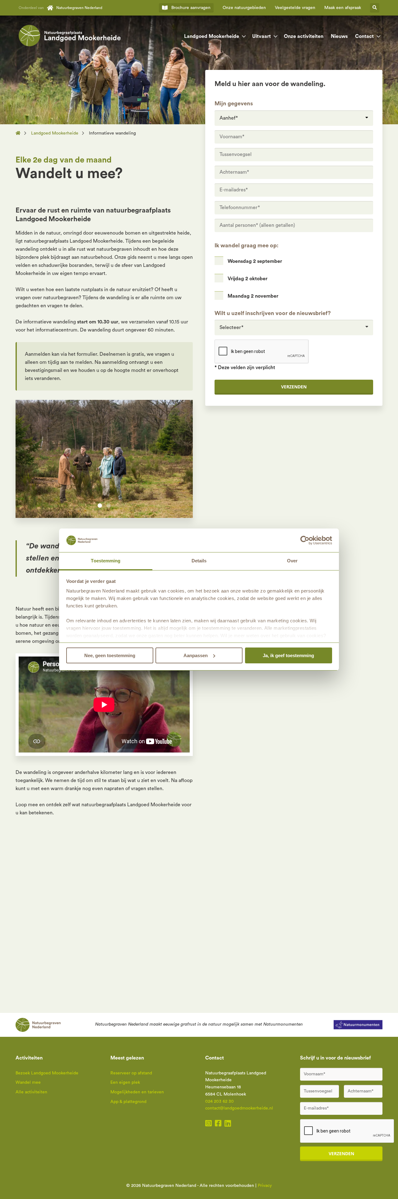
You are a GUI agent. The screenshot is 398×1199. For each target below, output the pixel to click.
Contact (364, 36)
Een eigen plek (125, 1082)
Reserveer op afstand (131, 1073)
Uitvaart (261, 36)
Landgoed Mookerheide (211, 36)
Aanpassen (195, 655)
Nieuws (339, 36)
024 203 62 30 (219, 1101)
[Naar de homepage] (20, 133)
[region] (255, 261)
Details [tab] (199, 560)
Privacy (265, 1185)
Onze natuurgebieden (244, 8)
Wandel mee (28, 1082)
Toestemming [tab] (105, 560)
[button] (100, 505)
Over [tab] (292, 560)
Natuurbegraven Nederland (79, 8)
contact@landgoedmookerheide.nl (239, 1108)
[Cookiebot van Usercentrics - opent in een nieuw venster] (305, 540)
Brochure (191, 8)
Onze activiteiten (303, 36)
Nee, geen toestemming (109, 655)
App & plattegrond (128, 1102)
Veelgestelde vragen (295, 8)
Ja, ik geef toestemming (288, 655)
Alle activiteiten (31, 1092)
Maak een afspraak (342, 8)
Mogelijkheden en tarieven (137, 1092)
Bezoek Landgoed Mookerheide (47, 1073)
